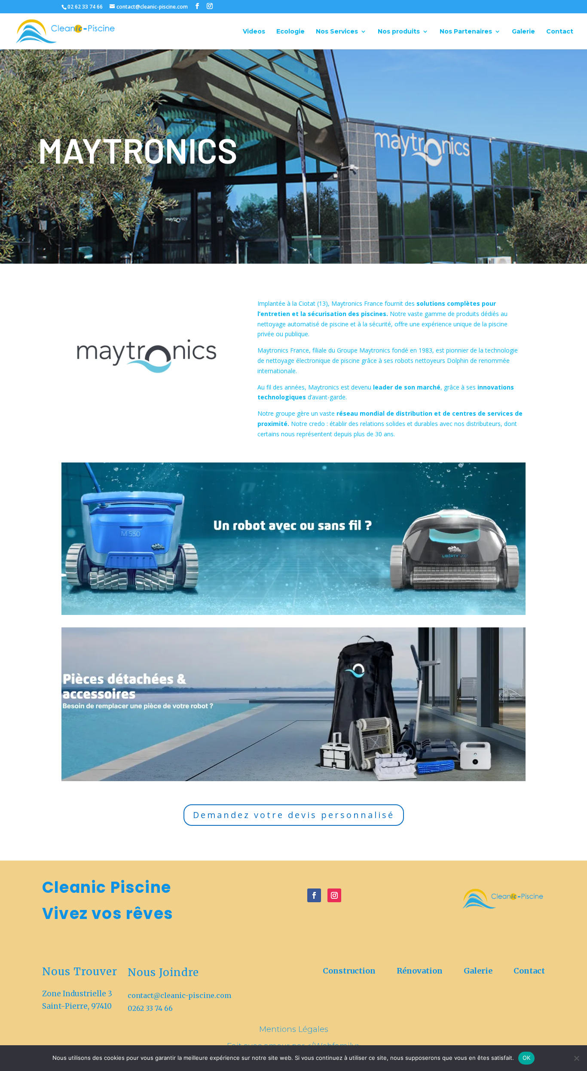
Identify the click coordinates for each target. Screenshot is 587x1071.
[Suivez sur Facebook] (314, 895)
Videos (254, 31)
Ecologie (290, 31)
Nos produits (399, 31)
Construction (350, 971)
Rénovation (420, 971)
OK (527, 1057)
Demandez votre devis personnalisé (293, 815)
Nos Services (337, 31)
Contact (559, 31)
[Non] (576, 1058)
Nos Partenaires (466, 31)
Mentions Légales (293, 1029)
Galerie (523, 31)
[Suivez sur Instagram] (334, 895)
